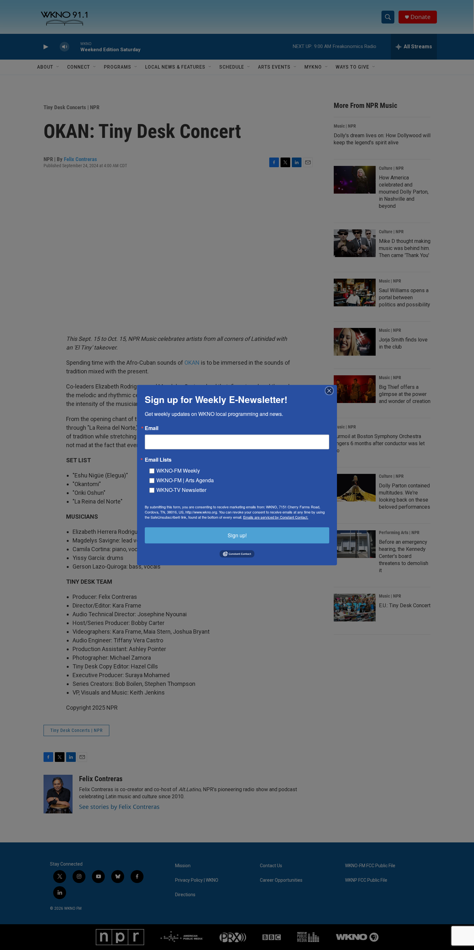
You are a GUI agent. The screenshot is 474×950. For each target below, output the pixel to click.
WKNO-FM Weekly (178, 470)
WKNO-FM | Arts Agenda (185, 480)
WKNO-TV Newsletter (181, 489)
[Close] (331, 390)
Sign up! (237, 535)
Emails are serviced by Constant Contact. (275, 516)
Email (151, 427)
